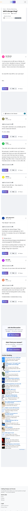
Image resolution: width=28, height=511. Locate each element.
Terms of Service (4, 505)
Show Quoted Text (7, 124)
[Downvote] (16, 89)
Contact (2, 498)
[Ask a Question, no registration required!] (14, 2)
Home (4, 9)
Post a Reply (15, 335)
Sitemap (2, 500)
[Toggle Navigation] (25, 2)
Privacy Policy (4, 507)
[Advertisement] (14, 37)
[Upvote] (11, 89)
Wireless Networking (12, 9)
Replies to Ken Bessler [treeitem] (15, 113)
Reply (5, 88)
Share (21, 88)
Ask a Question (15, 349)
